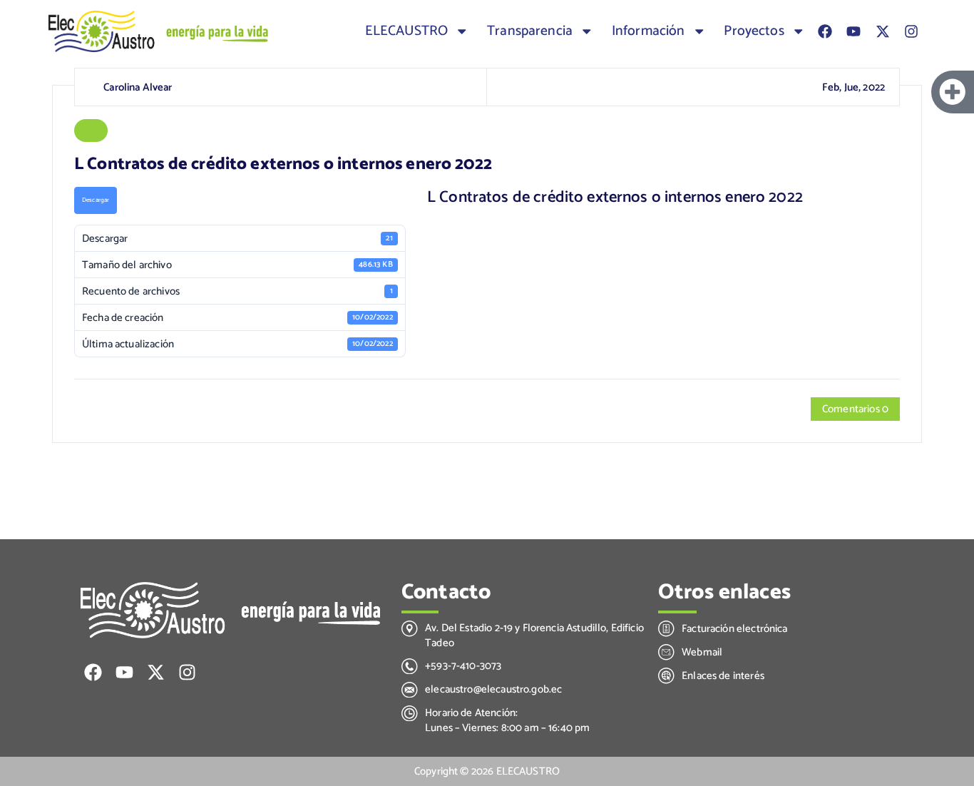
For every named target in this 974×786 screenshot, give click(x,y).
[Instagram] (911, 31)
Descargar (95, 200)
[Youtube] (853, 31)
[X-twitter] (882, 31)
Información (648, 31)
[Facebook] (825, 31)
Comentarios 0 (855, 409)
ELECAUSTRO (406, 31)
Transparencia (530, 31)
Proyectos (754, 31)
